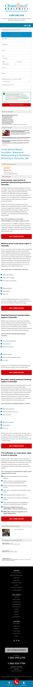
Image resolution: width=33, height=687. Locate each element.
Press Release (16, 617)
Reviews (17, 628)
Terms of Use (11, 99)
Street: (4, 50)
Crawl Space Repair (16, 573)
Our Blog (16, 609)
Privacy (16, 99)
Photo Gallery (16, 631)
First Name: (5, 38)
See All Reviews (6, 176)
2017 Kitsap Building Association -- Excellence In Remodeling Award (16, 137)
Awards (16, 614)
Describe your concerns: (8, 85)
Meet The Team (16, 607)
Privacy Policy (20, 677)
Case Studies (16, 623)
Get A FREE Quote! (16, 236)
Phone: (4, 67)
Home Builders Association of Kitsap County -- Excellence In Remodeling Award (20, 131)
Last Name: (5, 44)
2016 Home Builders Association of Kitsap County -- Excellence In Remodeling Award (16, 141)
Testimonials (17, 626)
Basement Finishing (16, 583)
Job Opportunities (16, 590)
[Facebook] (16, 640)
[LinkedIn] (19, 640)
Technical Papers (16, 602)
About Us (16, 597)
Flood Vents (16, 580)
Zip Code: (19, 61)
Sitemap (17, 678)
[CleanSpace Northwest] (16, 682)
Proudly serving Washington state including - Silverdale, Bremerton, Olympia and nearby (16, 19)
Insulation (16, 585)
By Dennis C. (7, 169)
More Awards (5, 145)
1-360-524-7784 (16, 663)
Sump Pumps (16, 578)
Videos (16, 636)
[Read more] (22, 134)
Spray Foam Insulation (16, 587)
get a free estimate (16, 650)
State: (3, 61)
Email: (4, 73)
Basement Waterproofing (16, 575)
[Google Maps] (14, 640)
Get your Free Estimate (16, 105)
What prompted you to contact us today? (11, 79)
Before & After (16, 633)
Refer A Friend (16, 599)
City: (3, 56)
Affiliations (16, 612)
